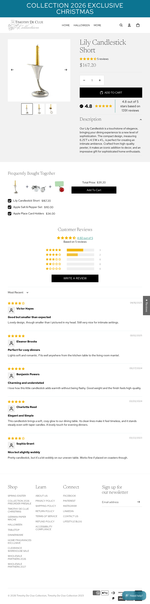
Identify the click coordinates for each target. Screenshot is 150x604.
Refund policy (45, 521)
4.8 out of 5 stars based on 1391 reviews (130, 106)
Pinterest (69, 500)
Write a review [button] (75, 278)
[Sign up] (138, 502)
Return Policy (45, 511)
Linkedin (68, 511)
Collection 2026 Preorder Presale (19, 502)
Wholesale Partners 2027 (17, 565)
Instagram (70, 506)
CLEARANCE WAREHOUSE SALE (18, 549)
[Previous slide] (11, 70)
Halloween (15, 524)
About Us (41, 495)
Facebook (69, 495)
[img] (16, 303)
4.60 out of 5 (85, 238)
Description (90, 119)
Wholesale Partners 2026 (17, 557)
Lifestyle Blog (72, 521)
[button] (88, 59)
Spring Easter (17, 495)
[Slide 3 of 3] (51, 109)
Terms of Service (46, 516)
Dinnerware (15, 535)
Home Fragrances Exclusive (19, 542)
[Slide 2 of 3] (39, 109)
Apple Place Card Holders (28, 213)
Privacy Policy (45, 500)
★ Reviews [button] (146, 305)
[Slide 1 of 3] (27, 109)
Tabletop (14, 529)
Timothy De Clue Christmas (18, 510)
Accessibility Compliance (44, 528)
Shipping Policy (46, 506)
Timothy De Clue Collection (31, 595)
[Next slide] (67, 70)
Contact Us (70, 516)
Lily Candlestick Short (26, 200)
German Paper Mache (17, 518)
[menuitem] (66, 25)
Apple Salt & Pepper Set (27, 207)
